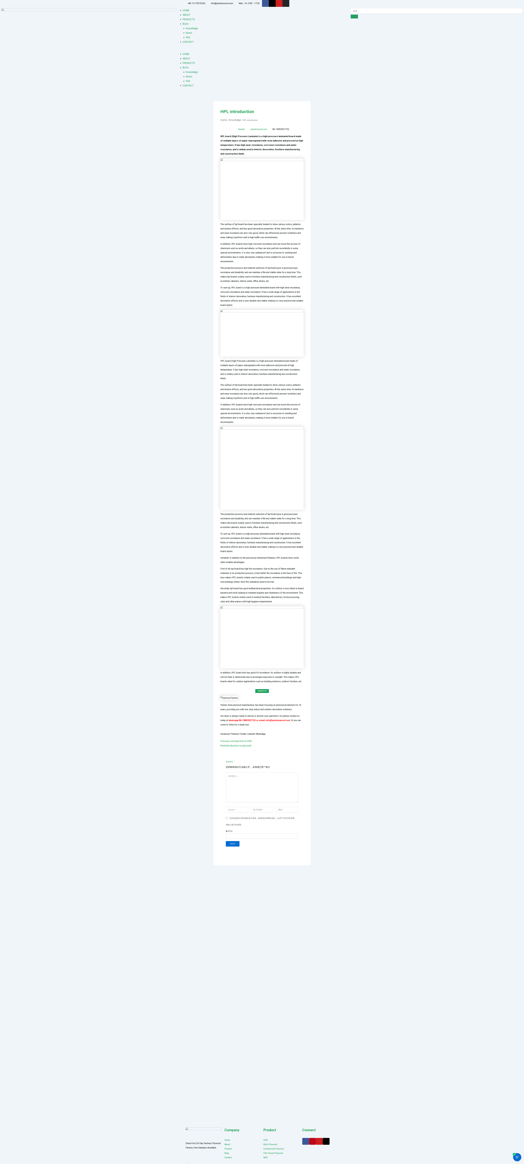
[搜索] (354, 16)
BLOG (185, 23)
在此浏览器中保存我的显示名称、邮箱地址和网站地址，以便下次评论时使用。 (263, 818)
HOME (186, 10)
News (189, 32)
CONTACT (188, 41)
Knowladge (192, 28)
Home (223, 120)
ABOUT (186, 14)
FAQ (188, 37)
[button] (262, 50)
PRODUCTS (189, 19)
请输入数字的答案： (234, 825)
